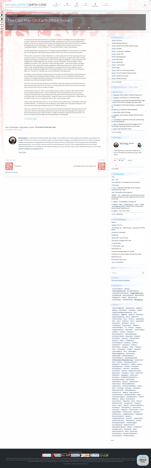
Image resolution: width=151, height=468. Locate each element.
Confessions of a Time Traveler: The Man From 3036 (126, 254)
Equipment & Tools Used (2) (118, 420)
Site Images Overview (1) (117, 429)
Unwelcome (114, 235)
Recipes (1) (124, 297)
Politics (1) (120, 405)
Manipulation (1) (136, 412)
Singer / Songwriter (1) (134, 392)
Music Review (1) (135, 366)
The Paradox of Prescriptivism (121, 192)
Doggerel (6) (124, 314)
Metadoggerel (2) (124, 375)
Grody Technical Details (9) (119, 427)
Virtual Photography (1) (117, 351)
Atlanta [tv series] (118, 78)
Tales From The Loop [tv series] (122, 70)
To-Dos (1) (132, 347)
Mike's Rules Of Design (121, 112)
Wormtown (118, 232)
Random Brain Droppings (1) (118, 379)
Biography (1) (139, 308)
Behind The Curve (116, 257)
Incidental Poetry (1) (116, 325)
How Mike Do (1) (125, 323)
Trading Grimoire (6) (128, 299)
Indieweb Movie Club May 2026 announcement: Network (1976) (127, 206)
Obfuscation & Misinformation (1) (130, 433)
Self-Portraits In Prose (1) (117, 403)
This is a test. (121, 211)
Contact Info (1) (126, 368)
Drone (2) (114, 405)
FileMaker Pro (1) (134, 316)
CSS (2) (135, 312)
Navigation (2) (137, 336)
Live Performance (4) (138, 418)
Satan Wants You (116, 249)
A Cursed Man (117, 262)
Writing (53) (138, 299)
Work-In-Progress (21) (118, 353)
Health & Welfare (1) (116, 381)
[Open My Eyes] (2, 26)
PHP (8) (126, 431)
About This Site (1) (134, 431)
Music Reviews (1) (116, 364)
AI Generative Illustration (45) (122, 360)
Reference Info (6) (132, 297)
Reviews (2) (141, 396)
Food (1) (125, 319)
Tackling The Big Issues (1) (117, 394)
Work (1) (114, 388)
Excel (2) (134, 429)
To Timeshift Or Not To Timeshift (125, 182)
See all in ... (124, 60)
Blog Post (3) (127, 288)
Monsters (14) (129, 336)
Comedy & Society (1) (133, 381)
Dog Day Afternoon (119, 43)
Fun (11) (141, 409)
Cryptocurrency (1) (134, 375)
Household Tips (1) (116, 323)
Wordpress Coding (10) (130, 394)
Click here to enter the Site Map (120, 280)
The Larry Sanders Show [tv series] (123, 73)
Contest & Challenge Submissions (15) (122, 312)
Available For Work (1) (130, 308)
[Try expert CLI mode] (65, 455)
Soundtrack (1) (129, 418)
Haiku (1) (118, 321)
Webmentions (93, 28)
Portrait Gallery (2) (125, 364)
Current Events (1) (116, 370)
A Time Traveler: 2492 (117, 246)
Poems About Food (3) (134, 338)
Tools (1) (114, 349)
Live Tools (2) (122, 332)
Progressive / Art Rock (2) (129, 424)
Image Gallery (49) (136, 293)
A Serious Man (118, 65)
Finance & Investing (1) (117, 319)
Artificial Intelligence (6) (118, 308)
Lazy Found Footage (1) (139, 329)
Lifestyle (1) (122, 399)
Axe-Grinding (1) (115, 409)
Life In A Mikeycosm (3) (117, 424)
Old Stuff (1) (138, 420)
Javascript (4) (125, 381)
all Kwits (116, 169)
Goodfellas (120, 51)
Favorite (31, 127)
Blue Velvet (117, 59)
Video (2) (132, 373)
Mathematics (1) (130, 332)
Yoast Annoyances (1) (130, 353)
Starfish (113, 222)
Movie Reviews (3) (116, 407)
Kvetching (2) (131, 327)
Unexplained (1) (137, 349)
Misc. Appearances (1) (116, 368)
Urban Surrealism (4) (116, 401)
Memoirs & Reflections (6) (128, 383)
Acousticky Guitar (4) (116, 414)
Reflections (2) (115, 399)
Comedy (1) (139, 310)
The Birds (116, 49)
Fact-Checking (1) (139, 314)
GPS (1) (113, 321)
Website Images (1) (132, 351)
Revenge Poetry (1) (130, 340)
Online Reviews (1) (116, 338)
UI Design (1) (129, 349)
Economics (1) (124, 370)
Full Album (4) (131, 319)
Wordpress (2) (128, 388)
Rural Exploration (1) (130, 399)
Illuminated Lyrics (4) (116, 392)
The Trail (116, 225)
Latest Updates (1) (129, 329)
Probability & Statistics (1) (129, 435)
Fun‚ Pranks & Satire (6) (132, 291)
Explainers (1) (131, 314)
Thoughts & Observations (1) (118, 418)
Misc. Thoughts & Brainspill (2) (118, 422)
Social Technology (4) (116, 299)
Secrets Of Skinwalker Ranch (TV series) (122, 251)
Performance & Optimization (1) (137, 405)
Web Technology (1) (130, 379)
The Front (116, 40)
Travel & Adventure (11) (117, 357)
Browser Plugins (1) (123, 310)
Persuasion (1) (128, 416)
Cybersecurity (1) (115, 314)
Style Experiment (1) (116, 344)
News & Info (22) (139, 295)
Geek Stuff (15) (140, 319)
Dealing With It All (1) (128, 403)
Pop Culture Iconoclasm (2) (118, 416)
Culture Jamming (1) (139, 360)
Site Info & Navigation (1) (117, 342)
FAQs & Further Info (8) (117, 390)
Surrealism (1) (134, 344)
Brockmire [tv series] (119, 76)
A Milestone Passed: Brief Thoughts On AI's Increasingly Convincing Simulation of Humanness (126, 125)
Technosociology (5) (131, 422)
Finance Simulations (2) (117, 435)
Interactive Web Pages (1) (117, 327)
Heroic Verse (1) (125, 321)
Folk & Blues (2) (125, 373)
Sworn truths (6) (116, 347)
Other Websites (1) (135, 368)
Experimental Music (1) (126, 407)
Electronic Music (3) (116, 383)
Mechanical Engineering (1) (131, 334)
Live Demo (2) (115, 332)
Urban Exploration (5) (130, 390)
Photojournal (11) (116, 297)
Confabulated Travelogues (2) (118, 396)
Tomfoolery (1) (138, 347)
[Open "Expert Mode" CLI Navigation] (2, 18)
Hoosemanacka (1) (140, 321)
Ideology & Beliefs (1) (116, 412)
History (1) (132, 321)
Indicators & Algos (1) (126, 325)
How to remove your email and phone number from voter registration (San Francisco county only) (128, 197)
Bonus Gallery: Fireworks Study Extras (127, 95)
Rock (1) (113, 362)
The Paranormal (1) (137, 407)
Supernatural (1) (125, 344)
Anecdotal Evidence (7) (127, 355)
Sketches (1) (129, 427)
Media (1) (139, 394)
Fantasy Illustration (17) (118, 316)
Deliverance (117, 62)
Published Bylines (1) (130, 420)
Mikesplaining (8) (116, 355)
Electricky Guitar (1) (116, 373)
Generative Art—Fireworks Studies (126, 98)
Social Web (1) (135, 342)
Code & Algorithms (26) (119, 291)
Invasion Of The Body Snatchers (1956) (124, 46)
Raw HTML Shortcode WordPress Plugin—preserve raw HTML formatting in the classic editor (128, 101)
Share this (73, 28)
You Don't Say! (119, 238)
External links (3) (139, 373)
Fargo (115, 68)
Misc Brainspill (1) (115, 375)
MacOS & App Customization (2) (129, 386)
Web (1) (125, 351)
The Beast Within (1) (138, 427)
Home (7, 127)
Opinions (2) (139, 401)
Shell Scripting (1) (136, 388)
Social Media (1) (127, 342)
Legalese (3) (125, 392)
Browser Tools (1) (127, 429)
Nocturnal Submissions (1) (117, 431)
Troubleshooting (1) (121, 349)
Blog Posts (120, 214)
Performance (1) (125, 338)
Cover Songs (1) (120, 388)
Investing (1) (133, 364)
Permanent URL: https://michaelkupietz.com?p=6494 (53, 28)
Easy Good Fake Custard (122, 129)
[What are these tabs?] (2, 14)
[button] (22, 152)
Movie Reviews (14, 127)
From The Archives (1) (127, 412)
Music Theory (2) (115, 377)
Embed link (83, 28)
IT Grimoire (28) (116, 295)
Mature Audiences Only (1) (118, 334)
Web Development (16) (131, 358)
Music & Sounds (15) (128, 295)
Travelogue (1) (137, 403)
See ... (116, 153)
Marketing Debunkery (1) (117, 366)
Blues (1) (133, 401)
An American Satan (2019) (118, 259)
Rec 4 (116, 243)
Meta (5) (139, 364)
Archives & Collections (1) (117, 288)
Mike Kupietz (12, 28)
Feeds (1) (128, 316)
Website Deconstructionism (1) (130, 362)
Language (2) (138, 327)
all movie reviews (32, 119)
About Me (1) (127, 366)
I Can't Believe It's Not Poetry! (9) (120, 293)
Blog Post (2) (114, 310)
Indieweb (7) (136, 325)
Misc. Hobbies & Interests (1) (118, 336)
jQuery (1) (140, 386)
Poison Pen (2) (115, 340)
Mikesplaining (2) (139, 414)
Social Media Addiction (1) (132, 396)
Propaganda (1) (124, 409)
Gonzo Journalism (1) (116, 386)
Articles (119, 132)
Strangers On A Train (121, 240)
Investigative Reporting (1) (128, 414)
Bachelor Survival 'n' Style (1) (135, 370)
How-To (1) (132, 323)
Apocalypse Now (118, 57)
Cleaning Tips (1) (132, 310)
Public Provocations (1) (117, 433)
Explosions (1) (120, 362)
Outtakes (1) (126, 405)
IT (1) (125, 327)
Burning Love (124, 201)
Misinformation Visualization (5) (129, 377)
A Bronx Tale (117, 54)
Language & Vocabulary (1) (118, 329)
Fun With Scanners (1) (133, 409)
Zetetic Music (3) (126, 401)
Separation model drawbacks (125, 109)
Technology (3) (125, 347)
